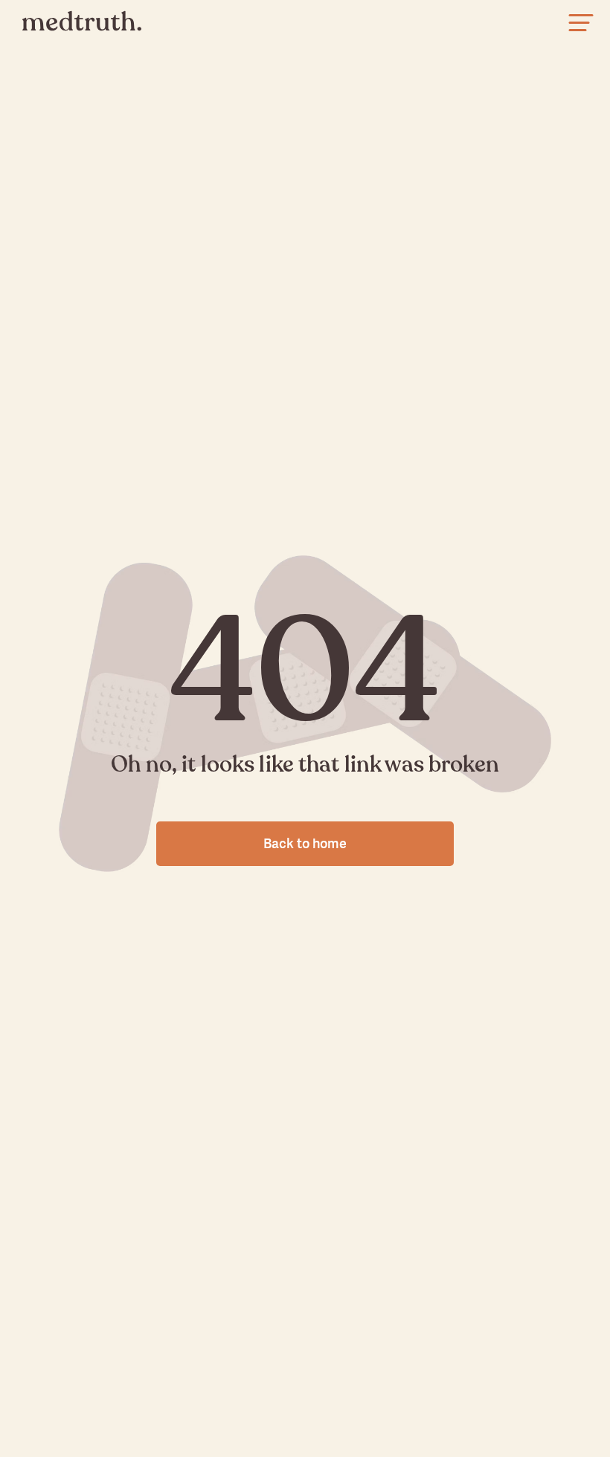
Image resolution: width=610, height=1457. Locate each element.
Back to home (305, 843)
